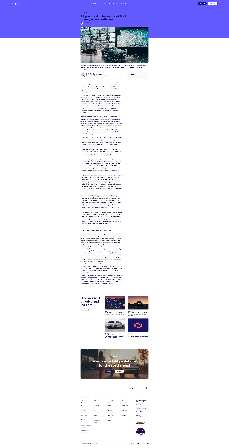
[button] (94, 3)
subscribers (91, 279)
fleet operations (95, 253)
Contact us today (106, 281)
